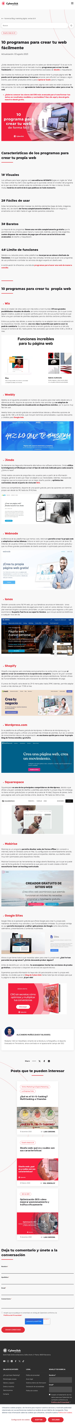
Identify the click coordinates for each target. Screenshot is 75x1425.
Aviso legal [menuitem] (29, 1379)
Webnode (11, 533)
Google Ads (19, 417)
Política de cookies (32, 1391)
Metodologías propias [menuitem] (10, 1379)
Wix (7, 303)
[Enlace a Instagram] (8, 1361)
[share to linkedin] (49, 1061)
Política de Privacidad (12, 1315)
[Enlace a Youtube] (4, 1361)
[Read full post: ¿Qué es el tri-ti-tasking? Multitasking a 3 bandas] (37, 1118)
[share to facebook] (44, 1061)
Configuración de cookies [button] (20, 1420)
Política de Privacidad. (60, 1402)
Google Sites (14, 915)
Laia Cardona (49, 1132)
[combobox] (34, 25)
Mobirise (11, 844)
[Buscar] (71, 25)
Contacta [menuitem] (6, 1394)
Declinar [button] (56, 1420)
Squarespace (14, 782)
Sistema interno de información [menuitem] (36, 1383)
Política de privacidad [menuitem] (32, 1375)
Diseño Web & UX (9, 33)
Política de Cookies (65, 1413)
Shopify (10, 666)
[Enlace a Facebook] (15, 1361)
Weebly (10, 394)
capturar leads (44, 80)
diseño (57, 70)
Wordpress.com (16, 725)
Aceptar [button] (38, 1420)
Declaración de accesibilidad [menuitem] (35, 1386)
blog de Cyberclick (33, 975)
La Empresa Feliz (28, 1091)
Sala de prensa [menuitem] (8, 1390)
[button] (72, 3)
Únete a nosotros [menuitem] (8, 1386)
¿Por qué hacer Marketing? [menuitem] (11, 1375)
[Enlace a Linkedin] (12, 1361)
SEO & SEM (25, 1194)
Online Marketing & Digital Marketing (35, 1087)
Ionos (9, 599)
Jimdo (9, 460)
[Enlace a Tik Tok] (23, 1361)
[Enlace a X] (19, 1361)
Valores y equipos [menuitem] (8, 1383)
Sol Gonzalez (49, 1183)
